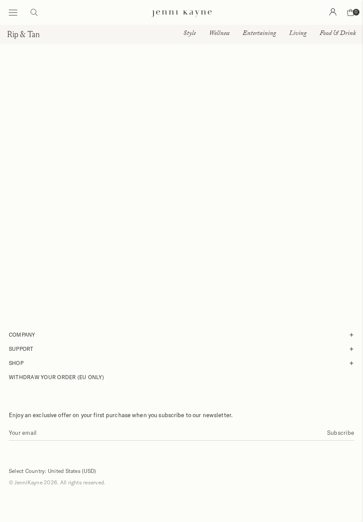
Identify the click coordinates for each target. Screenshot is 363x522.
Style (189, 34)
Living (297, 34)
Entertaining (259, 34)
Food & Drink (338, 34)
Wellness (219, 34)
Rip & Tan (23, 34)
